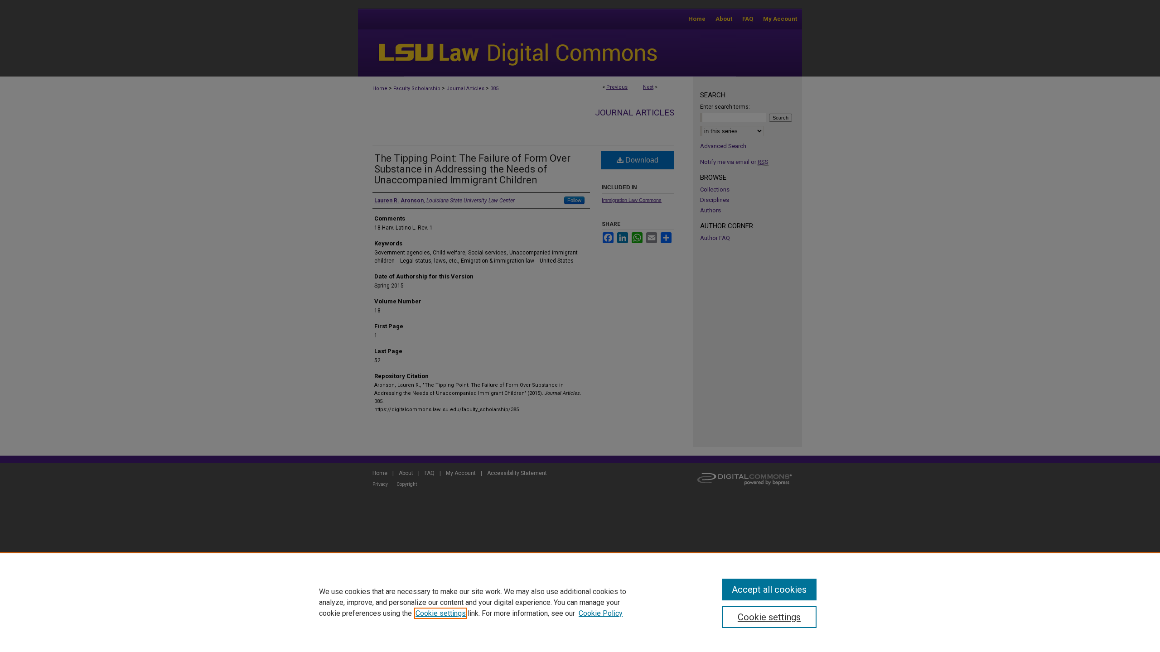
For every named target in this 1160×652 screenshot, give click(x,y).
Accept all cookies (769, 589)
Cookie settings (441, 613)
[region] (580, 602)
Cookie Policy (601, 613)
